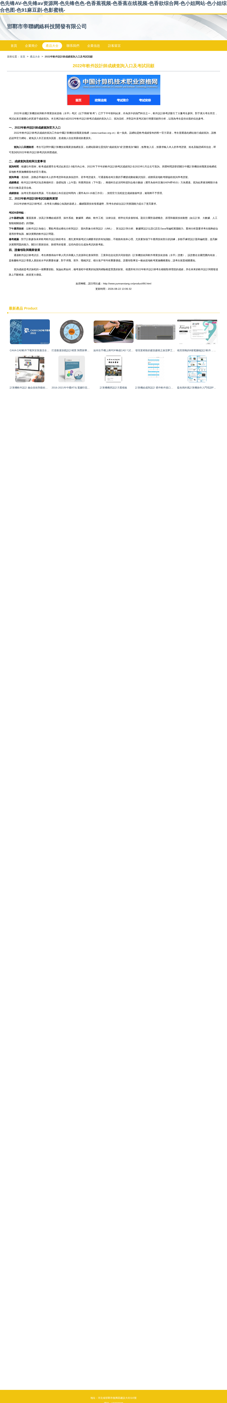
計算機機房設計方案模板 (113, 387)
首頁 (14, 46)
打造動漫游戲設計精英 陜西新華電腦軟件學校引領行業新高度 (85, 350)
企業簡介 (31, 46)
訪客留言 (114, 46)
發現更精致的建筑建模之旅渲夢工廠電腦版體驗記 (162, 350)
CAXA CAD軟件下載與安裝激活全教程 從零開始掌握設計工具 (43, 350)
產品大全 (52, 46)
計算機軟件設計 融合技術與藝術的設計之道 (34, 387)
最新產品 (16, 308)
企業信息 (93, 46)
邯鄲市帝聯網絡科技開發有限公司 (47, 26)
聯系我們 (73, 46)
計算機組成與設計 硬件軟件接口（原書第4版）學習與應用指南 (169, 387)
